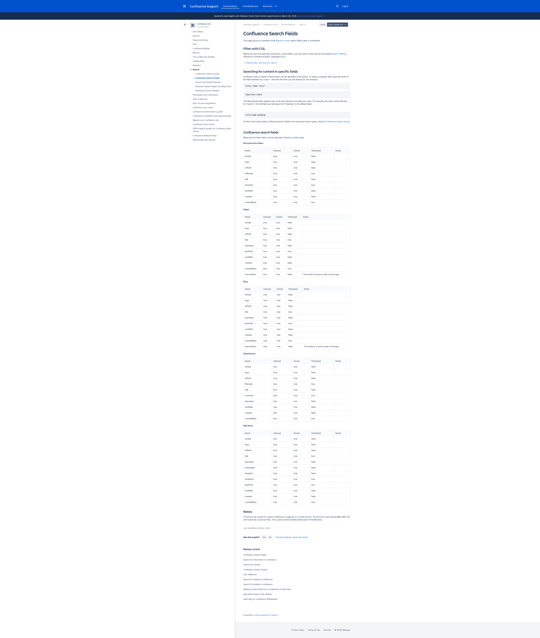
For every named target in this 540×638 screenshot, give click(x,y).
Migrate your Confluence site (206, 120)
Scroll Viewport (272, 615)
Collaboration (199, 61)
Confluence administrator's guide (208, 111)
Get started (198, 31)
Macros (196, 52)
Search (337, 6)
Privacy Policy (298, 630)
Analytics (197, 65)
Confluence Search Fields (207, 78)
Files (195, 44)
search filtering (339, 54)
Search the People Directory (208, 82)
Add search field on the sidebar (257, 594)
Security (327, 630)
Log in (345, 6)
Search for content (251, 564)
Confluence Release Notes (205, 135)
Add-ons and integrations (204, 103)
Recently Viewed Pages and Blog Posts (213, 86)
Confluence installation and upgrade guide (212, 116)
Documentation (230, 6)
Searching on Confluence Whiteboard (260, 599)
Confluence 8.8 (204, 24)
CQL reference (250, 574)
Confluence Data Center (203, 124)
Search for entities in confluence (258, 579)
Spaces (196, 36)
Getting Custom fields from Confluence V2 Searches (267, 589)
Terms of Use (314, 630)
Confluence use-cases (203, 107)
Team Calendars (200, 99)
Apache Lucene (283, 40)
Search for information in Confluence (259, 559)
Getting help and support (204, 140)
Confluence (257, 615)
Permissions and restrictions (205, 95)
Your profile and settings (204, 57)
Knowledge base (250, 6)
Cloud (322, 24)
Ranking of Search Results (207, 90)
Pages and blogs (200, 40)
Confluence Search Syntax (207, 73)
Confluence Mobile (201, 48)
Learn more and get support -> (311, 16)
